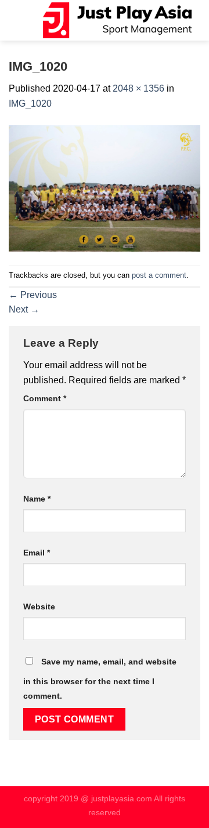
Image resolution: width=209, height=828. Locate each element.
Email (36, 552)
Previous (33, 295)
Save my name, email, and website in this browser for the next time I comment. (99, 679)
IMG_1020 (30, 103)
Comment (44, 398)
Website (39, 606)
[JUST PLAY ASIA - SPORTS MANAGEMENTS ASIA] (117, 20)
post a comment (159, 275)
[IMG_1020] (104, 188)
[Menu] (33, 20)
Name (37, 498)
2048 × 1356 (138, 88)
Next (24, 309)
